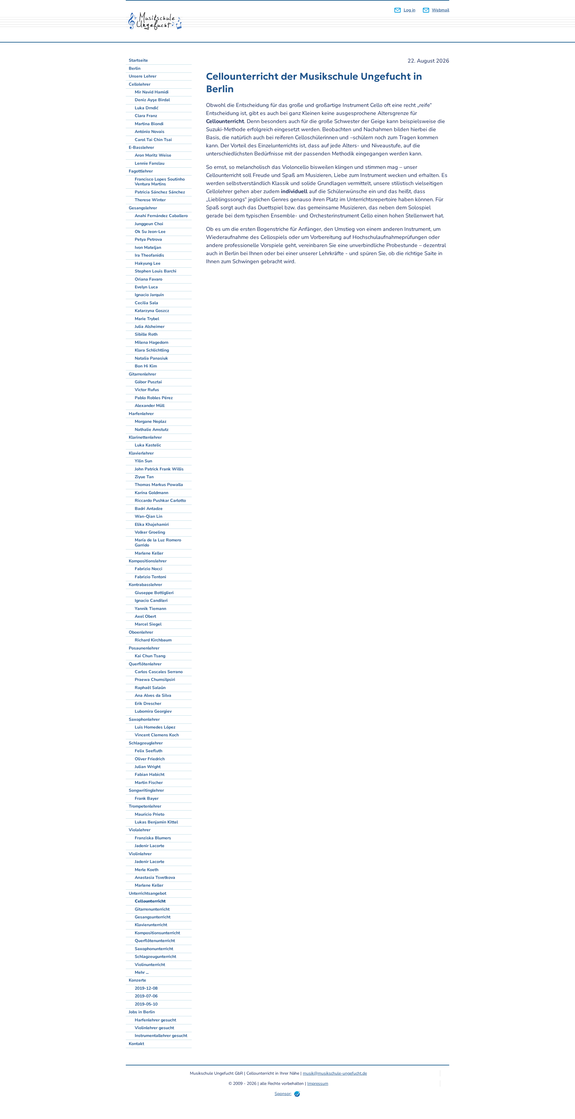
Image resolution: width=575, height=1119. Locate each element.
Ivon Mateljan (148, 247)
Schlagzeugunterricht (155, 956)
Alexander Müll (149, 405)
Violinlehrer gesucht (154, 1028)
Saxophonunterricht (154, 949)
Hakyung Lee (148, 263)
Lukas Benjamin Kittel (156, 822)
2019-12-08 (146, 988)
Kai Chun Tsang (150, 656)
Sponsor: (283, 1094)
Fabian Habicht (149, 774)
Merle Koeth (146, 870)
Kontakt (136, 1044)
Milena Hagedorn (151, 342)
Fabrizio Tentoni (150, 577)
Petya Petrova (148, 239)
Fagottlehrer (141, 171)
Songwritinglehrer (146, 790)
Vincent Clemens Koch (157, 735)
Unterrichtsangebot (147, 893)
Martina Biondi (149, 124)
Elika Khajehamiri (152, 524)
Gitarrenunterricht (152, 909)
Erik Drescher (148, 703)
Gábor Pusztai (148, 382)
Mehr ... (142, 972)
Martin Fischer (149, 782)
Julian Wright (148, 767)
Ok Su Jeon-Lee (150, 231)
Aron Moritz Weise (153, 155)
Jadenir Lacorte (149, 846)
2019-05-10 (146, 1004)
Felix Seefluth (148, 751)
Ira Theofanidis (149, 255)
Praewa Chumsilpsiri (155, 679)
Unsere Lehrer (142, 76)
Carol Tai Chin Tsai (153, 140)
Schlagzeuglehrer (146, 743)
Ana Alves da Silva (153, 695)
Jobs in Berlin (142, 1012)
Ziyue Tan (144, 477)
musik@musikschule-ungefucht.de (335, 1073)
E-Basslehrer (141, 147)
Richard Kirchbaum (153, 640)
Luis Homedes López (155, 727)
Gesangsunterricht (152, 917)
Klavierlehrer (141, 453)
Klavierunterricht (151, 925)
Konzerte (137, 980)
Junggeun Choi (149, 224)
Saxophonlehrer (144, 719)
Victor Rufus (147, 390)
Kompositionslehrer (148, 561)
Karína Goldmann (151, 493)
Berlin (134, 68)
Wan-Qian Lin (148, 516)
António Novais (149, 131)
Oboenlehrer (141, 632)
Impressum (317, 1083)
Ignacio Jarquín (149, 295)
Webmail (440, 10)
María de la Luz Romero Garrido (158, 542)
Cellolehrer (139, 84)
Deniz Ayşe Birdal (152, 100)
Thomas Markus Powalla (159, 484)
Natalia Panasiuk (151, 358)
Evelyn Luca (146, 287)
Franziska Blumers (153, 838)
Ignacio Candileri (151, 600)
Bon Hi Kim (146, 366)
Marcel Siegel (148, 624)
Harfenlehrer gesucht (155, 1020)
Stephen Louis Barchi (155, 271)
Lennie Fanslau (149, 163)
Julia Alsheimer (149, 326)
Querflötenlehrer (145, 664)
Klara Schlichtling (152, 350)
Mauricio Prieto (149, 814)
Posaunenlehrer (144, 648)
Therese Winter (150, 200)
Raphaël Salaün (150, 688)
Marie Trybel (147, 319)
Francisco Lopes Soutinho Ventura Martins (160, 181)
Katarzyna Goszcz (152, 311)
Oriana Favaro (148, 279)
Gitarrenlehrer (142, 374)
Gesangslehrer (143, 208)
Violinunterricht (150, 964)
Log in (409, 10)
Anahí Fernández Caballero (161, 216)
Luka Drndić (146, 108)
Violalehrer (139, 830)
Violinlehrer (140, 854)
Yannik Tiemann (150, 608)
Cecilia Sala (146, 303)
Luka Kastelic (148, 445)
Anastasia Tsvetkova (155, 877)
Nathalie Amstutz (152, 429)
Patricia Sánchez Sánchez (160, 192)
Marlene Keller (149, 553)
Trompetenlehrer (145, 806)
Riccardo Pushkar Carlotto (160, 500)
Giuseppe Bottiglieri (154, 593)
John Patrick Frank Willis (159, 469)
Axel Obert (145, 616)
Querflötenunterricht (155, 941)
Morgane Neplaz (151, 421)
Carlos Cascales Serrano (159, 672)
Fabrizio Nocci (148, 569)
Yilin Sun (143, 461)
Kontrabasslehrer (145, 584)
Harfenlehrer (141, 414)
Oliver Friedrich (150, 759)
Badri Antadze (149, 508)
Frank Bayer (146, 798)
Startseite (138, 60)
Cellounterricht (150, 901)
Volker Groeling (150, 532)
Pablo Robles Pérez (154, 398)
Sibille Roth (146, 334)
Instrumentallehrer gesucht (161, 1035)
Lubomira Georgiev (153, 711)
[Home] (157, 21)
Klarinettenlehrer (145, 437)
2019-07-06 (146, 996)
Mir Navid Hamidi (152, 92)
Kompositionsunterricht (157, 933)
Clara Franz (146, 116)
